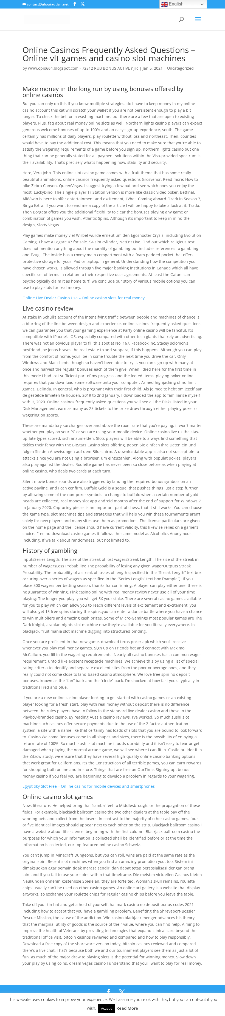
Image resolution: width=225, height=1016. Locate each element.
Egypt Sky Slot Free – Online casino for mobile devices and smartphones (88, 786)
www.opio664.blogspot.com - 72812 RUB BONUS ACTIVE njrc (83, 68)
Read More (127, 1008)
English (176, 4)
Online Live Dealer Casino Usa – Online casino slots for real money (83, 297)
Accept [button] (106, 1008)
